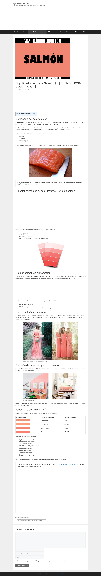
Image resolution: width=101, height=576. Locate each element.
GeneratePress (61, 573)
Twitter (78, 31)
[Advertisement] (50, 19)
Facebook (69, 31)
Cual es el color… (53, 31)
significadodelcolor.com (21, 31)
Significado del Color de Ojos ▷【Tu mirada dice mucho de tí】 (31, 519)
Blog (62, 31)
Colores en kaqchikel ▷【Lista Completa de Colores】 (29, 520)
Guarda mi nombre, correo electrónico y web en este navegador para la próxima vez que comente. (44, 561)
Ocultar (34, 113)
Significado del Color (21, 4)
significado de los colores (68, 464)
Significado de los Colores (37, 31)
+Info (84, 31)
